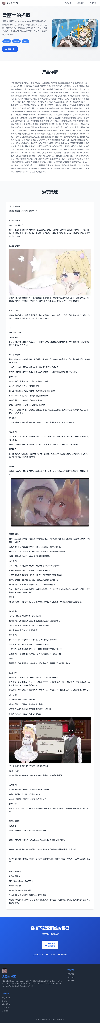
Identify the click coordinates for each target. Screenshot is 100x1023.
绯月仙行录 (6, 1004)
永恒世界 (5, 1011)
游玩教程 (80, 3)
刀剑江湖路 (6, 1008)
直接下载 (93, 3)
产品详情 (68, 3)
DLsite (4, 1001)
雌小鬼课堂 (6, 998)
